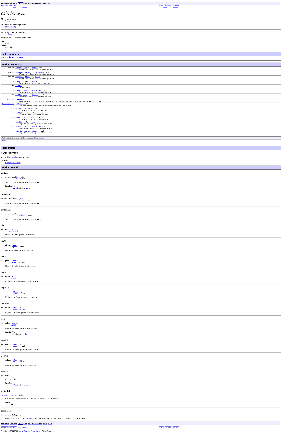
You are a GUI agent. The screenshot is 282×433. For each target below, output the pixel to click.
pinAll (17, 113)
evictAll (18, 86)
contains (18, 68)
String (9, 57)
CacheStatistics (8, 104)
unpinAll (18, 126)
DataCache (10, 99)
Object (35, 68)
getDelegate (19, 99)
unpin (17, 122)
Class (25, 68)
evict (17, 81)
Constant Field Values (12, 163)
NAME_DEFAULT (17, 57)
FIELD (14, 7)
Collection (39, 72)
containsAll (19, 72)
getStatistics (20, 104)
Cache (7, 21)
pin (16, 108)
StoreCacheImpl (11, 27)
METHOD (24, 7)
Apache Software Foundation (28, 431)
